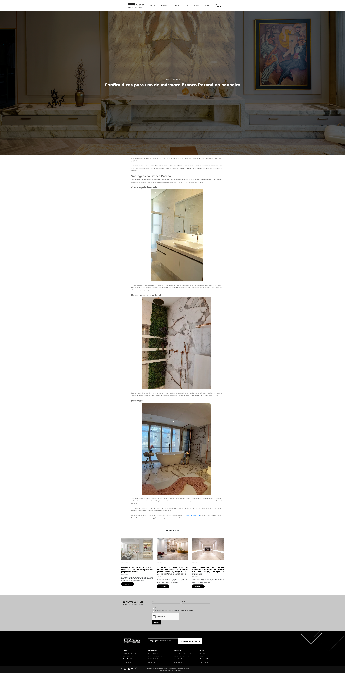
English (216, 4)
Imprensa (197, 5)
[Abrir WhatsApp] (340, 668)
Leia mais (128, 584)
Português (218, 6)
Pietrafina (176, 5)
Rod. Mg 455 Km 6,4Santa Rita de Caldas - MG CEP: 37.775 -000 (155, 656)
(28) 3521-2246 (178, 662)
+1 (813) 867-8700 (204, 662)
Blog (186, 5)
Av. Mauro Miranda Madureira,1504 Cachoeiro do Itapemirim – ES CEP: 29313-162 (183, 656)
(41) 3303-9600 (127, 662)
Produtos (164, 5)
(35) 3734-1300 (152, 662)
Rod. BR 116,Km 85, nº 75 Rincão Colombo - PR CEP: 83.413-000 (129, 656)
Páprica (187, 668)
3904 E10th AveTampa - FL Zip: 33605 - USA (203, 656)
